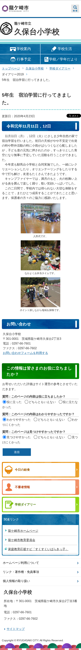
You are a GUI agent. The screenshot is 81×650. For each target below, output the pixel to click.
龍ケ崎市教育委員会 (21, 540)
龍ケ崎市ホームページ (23, 530)
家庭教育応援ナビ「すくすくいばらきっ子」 (38, 549)
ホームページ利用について (21, 562)
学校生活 (65, 49)
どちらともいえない (42, 402)
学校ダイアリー (59, 68)
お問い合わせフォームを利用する (25, 353)
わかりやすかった (19, 419)
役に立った (14, 402)
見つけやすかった (19, 437)
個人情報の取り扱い (16, 581)
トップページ (11, 68)
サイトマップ (16, 628)
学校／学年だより (63, 59)
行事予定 (24, 59)
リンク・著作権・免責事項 (21, 571)
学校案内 (24, 49)
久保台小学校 (37, 31)
